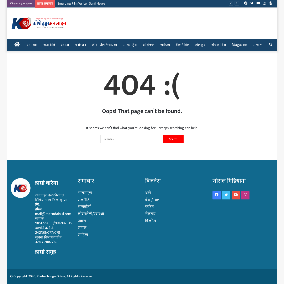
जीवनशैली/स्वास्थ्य (104, 45)
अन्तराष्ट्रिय (130, 45)
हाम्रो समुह (45, 252)
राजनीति (49, 45)
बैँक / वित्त (182, 45)
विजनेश (150, 221)
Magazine (239, 45)
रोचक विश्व (218, 45)
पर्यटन (149, 207)
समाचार (32, 45)
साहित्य (165, 45)
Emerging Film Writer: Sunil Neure (81, 3)
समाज (65, 45)
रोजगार (150, 214)
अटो (148, 193)
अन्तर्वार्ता (84, 207)
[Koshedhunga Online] (38, 23)
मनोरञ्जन (80, 45)
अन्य (256, 45)
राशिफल (148, 45)
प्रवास (82, 221)
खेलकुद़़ (200, 45)
